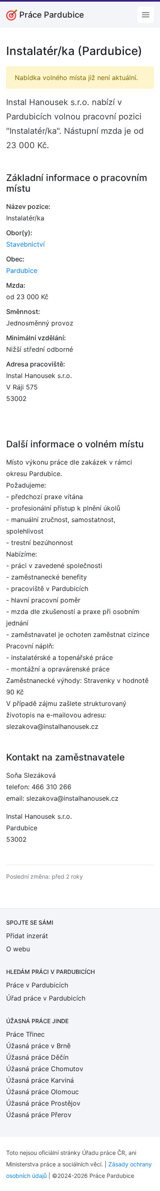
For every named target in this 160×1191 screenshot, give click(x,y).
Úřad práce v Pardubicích (45, 998)
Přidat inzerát (27, 936)
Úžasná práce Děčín (37, 1057)
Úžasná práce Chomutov (44, 1069)
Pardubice (21, 270)
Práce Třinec (25, 1034)
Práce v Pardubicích (37, 985)
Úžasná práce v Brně (38, 1046)
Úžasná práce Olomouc (42, 1092)
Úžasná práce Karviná (40, 1080)
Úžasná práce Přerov (38, 1115)
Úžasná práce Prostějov (43, 1103)
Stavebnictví (25, 244)
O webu (18, 949)
